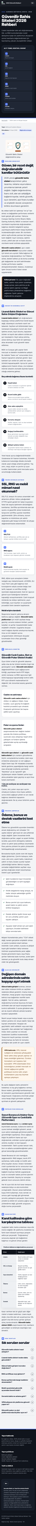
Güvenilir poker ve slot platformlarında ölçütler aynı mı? (14, 1411)
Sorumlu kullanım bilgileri (9, 1459)
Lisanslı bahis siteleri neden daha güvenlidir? (15, 1359)
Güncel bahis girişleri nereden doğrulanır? (14, 1367)
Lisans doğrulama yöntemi (9, 1457)
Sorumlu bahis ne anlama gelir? (14, 1396)
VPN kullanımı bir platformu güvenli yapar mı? (16, 1403)
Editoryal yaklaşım (7, 1455)
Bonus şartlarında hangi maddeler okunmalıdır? (15, 1381)
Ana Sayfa (4, 120)
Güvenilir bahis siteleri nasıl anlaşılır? (13, 1351)
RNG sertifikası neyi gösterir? (13, 1374)
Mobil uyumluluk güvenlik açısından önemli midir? (12, 1389)
